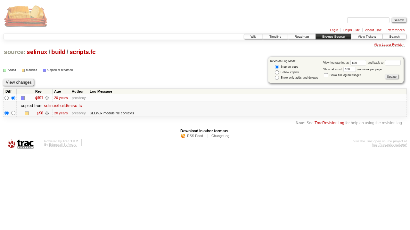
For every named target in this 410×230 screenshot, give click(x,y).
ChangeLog (220, 136)
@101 (39, 98)
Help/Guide (351, 30)
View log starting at (336, 62)
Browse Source (333, 36)
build (58, 52)
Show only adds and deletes (299, 77)
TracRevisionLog (329, 123)
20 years (61, 98)
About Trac (373, 30)
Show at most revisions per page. (353, 69)
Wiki (253, 36)
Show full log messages (345, 75)
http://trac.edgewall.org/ (389, 144)
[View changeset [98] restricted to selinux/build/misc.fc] (47, 113)
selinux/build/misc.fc (63, 105)
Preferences (396, 30)
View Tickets (367, 36)
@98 (40, 113)
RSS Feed (195, 136)
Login (334, 30)
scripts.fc (83, 52)
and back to (376, 62)
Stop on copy (289, 66)
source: (15, 52)
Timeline (275, 36)
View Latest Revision (389, 44)
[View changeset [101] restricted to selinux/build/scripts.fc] (47, 98)
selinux (37, 52)
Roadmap (302, 36)
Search (394, 36)
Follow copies (289, 72)
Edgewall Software (63, 144)
